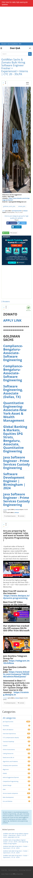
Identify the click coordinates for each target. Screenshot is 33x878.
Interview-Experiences (9, 733)
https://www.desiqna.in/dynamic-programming (16, 596)
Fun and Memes (7, 801)
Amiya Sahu (20, 874)
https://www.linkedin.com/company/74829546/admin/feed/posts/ (16, 674)
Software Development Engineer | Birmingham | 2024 (14, 481)
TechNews (6, 725)
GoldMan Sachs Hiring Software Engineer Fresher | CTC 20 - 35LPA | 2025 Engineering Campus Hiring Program (15, 841)
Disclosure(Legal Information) (25, 870)
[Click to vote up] (3, 83)
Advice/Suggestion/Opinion (11, 777)
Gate (4, 789)
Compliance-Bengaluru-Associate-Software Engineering (13, 353)
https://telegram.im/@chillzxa (16, 661)
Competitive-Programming (10, 781)
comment (14, 233)
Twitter (23, 223)
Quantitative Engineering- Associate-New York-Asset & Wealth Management (15, 412)
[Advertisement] (16, 25)
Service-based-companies (10, 793)
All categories (9, 717)
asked (3, 210)
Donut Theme (5, 874)
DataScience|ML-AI (8, 757)
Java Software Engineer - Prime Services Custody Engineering (16, 462)
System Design (7, 785)
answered (5, 509)
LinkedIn (17, 227)
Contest (5, 745)
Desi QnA (15, 48)
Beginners (6, 769)
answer (6, 233)
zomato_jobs (21, 206)
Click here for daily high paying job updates (15, 3)
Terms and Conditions (13, 870)
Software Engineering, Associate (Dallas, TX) (13, 391)
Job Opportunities (17, 210)
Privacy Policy (4, 870)
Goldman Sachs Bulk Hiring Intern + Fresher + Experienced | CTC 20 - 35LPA (15, 847)
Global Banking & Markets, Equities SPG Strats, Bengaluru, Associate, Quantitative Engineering (15, 438)
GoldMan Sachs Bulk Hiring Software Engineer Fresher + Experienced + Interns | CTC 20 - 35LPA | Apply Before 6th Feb (15, 835)
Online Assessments (9, 749)
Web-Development (8, 797)
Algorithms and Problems (10, 761)
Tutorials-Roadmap (8, 741)
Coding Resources (8, 753)
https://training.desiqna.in (16, 693)
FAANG (5, 773)
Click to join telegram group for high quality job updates (16, 217)
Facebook (13, 223)
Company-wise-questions (10, 765)
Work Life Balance (8, 729)
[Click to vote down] (3, 84)
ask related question (10, 516)
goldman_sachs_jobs (9, 206)
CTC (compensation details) (11, 737)
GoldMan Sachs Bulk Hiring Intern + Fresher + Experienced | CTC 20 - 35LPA (15, 856)
